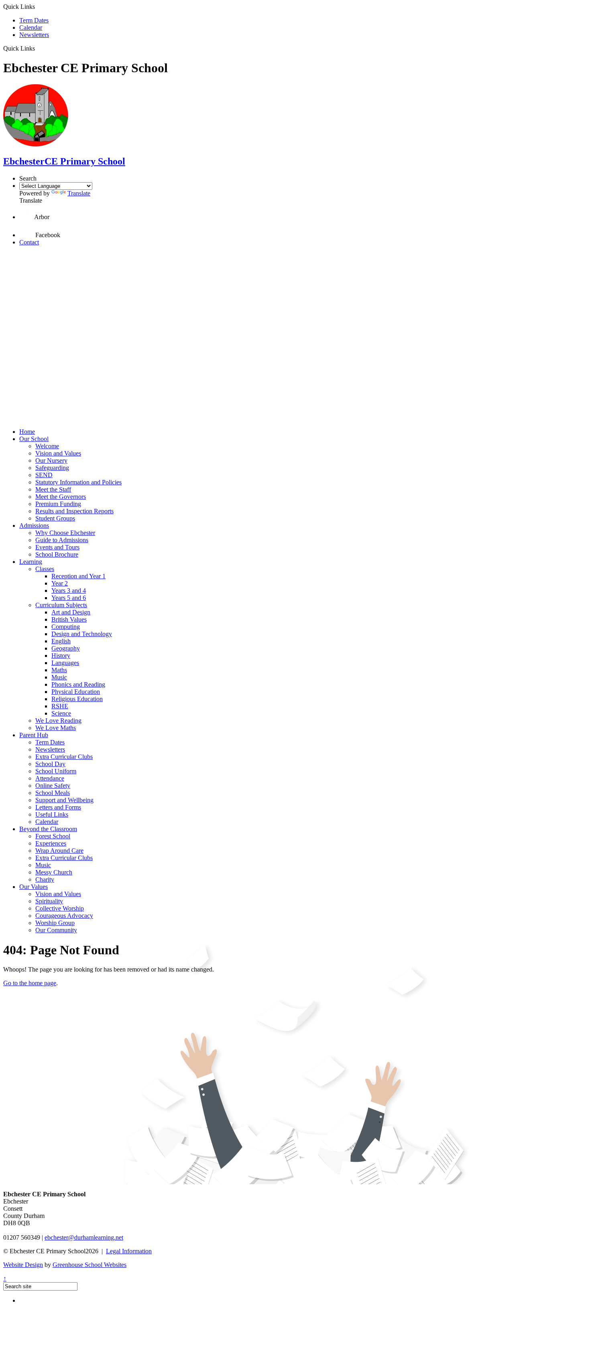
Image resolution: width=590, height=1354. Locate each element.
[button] (38, 48)
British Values (69, 619)
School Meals (52, 792)
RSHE (59, 706)
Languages (65, 662)
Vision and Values (58, 453)
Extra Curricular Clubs (64, 756)
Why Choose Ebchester (65, 532)
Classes (44, 568)
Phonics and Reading (78, 684)
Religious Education (77, 698)
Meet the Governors (60, 496)
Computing (65, 626)
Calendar (30, 27)
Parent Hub (33, 735)
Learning (30, 561)
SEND (44, 475)
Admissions (34, 525)
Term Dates (34, 20)
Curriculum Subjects (61, 605)
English (61, 641)
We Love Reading (58, 720)
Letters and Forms (58, 807)
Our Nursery (51, 460)
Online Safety (52, 785)
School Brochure (56, 554)
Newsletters (34, 34)
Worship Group (55, 922)
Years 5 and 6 (68, 597)
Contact (29, 242)
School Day (50, 763)
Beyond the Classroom (48, 828)
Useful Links (51, 814)
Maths (59, 670)
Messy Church (53, 872)
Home (27, 431)
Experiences (50, 843)
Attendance (49, 778)
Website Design (23, 1264)
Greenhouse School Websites (89, 1264)
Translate (78, 193)
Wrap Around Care (59, 850)
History (60, 655)
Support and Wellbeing (64, 800)
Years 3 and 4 (68, 590)
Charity (44, 879)
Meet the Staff (53, 489)
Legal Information (129, 1251)
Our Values (33, 886)
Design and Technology (81, 633)
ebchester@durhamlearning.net (84, 1237)
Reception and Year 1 (78, 576)
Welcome (47, 446)
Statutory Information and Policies (78, 482)
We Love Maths (55, 727)
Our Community (56, 930)
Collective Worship (59, 908)
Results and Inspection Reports (74, 511)
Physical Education (75, 691)
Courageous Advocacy (64, 915)
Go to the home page (29, 983)
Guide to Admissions (61, 540)
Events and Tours (57, 547)
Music (59, 677)
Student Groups (55, 518)
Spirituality (49, 901)
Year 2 (59, 583)
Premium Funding (58, 503)
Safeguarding (52, 467)
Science (61, 713)
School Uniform (55, 771)
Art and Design (70, 612)
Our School (34, 438)
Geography (65, 648)
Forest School (52, 836)
